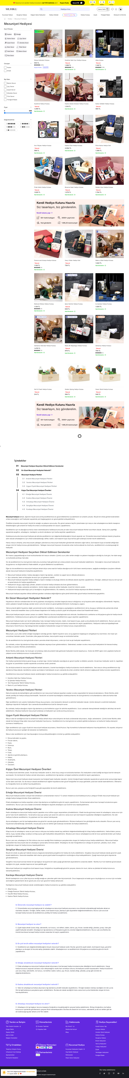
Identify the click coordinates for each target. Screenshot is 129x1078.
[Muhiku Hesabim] (116, 9)
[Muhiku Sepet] (120, 9)
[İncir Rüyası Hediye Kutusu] (48, 129)
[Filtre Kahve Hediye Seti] (109, 129)
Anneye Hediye (100, 1029)
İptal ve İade (10, 1035)
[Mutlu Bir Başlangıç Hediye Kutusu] (79, 329)
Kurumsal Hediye (7, 15)
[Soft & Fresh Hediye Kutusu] (48, 373)
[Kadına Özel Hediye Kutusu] (79, 129)
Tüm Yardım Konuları (12, 1026)
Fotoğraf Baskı (105, 15)
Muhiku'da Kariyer (71, 1029)
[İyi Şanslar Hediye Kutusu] (109, 287)
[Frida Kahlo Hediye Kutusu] (48, 171)
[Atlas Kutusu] (109, 43)
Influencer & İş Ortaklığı (13, 1052)
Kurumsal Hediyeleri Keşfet (74, 1049)
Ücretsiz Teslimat (43, 1026)
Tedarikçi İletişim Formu (13, 1049)
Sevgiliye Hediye (22, 15)
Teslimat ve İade (40, 1071)
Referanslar (69, 1055)
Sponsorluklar (10, 1055)
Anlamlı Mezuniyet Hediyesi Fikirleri (39, 478)
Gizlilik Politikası (26, 1071)
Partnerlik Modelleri (12, 1058)
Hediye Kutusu (85, 15)
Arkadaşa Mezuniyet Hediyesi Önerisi (40, 502)
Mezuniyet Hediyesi (20, 19)
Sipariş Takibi (10, 1032)
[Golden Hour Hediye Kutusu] (109, 171)
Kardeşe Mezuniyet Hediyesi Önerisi (39, 509)
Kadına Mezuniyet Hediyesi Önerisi (39, 498)
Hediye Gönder (53, 15)
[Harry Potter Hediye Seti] (79, 244)
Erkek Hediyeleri (100, 1041)
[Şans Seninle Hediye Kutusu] (79, 287)
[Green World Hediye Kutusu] (109, 373)
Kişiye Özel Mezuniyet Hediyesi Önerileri (36, 490)
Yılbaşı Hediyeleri (100, 1047)
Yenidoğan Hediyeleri (102, 1052)
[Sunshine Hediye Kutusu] (48, 87)
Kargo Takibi (10, 1029)
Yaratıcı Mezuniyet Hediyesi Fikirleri (39, 482)
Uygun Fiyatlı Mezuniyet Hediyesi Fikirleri (41, 486)
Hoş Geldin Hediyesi (72, 1052)
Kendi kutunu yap (43, 213)
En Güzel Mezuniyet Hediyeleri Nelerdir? (36, 470)
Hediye (10, 19)
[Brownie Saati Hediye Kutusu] (79, 171)
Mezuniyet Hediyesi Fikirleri (31, 474)
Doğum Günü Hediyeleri (38, 15)
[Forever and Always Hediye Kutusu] (48, 244)
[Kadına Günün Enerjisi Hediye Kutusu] (79, 87)
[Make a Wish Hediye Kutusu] (109, 244)
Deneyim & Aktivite (120, 15)
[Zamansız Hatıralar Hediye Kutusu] (48, 329)
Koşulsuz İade (42, 1029)
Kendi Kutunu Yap (101, 1026)
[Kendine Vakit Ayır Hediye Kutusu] (79, 43)
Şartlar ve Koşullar (11, 1071)
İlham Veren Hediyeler (72, 1058)
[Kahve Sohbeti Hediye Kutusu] (109, 87)
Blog (67, 1032)
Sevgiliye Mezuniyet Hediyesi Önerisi (40, 505)
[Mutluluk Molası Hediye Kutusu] (48, 287)
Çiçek (95, 15)
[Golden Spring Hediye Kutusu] (79, 373)
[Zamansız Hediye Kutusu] (109, 329)
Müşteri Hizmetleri (11, 1038)
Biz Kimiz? (69, 1026)
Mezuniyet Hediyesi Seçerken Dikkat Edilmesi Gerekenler (42, 466)
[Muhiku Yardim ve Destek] (112, 9)
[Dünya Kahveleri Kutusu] (48, 43)
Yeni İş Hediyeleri (100, 1044)
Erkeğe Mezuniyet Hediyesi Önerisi (39, 494)
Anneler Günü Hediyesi (102, 1032)
